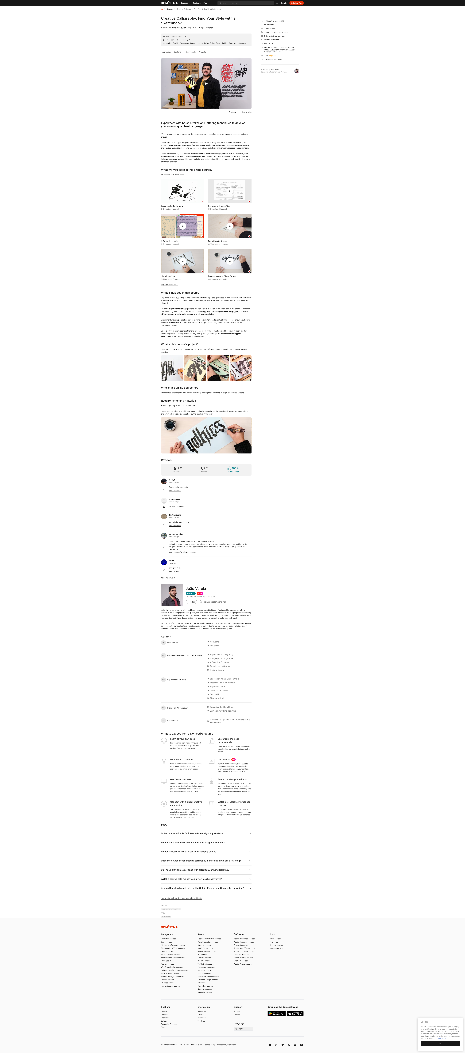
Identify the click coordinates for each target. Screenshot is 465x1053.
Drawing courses (204, 945)
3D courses (202, 983)
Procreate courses (241, 945)
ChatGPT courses (241, 961)
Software (239, 934)
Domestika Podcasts (169, 1024)
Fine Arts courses (204, 958)
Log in (284, 3)
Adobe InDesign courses (243, 958)
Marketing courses (205, 970)
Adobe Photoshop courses (244, 939)
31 (184, 37)
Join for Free (296, 3)
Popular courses (276, 945)
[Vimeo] (295, 1044)
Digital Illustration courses (208, 942)
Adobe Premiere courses (243, 964)
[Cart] (277, 3)
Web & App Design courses (171, 967)
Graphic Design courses (207, 951)
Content (177, 52)
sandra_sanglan (176, 534)
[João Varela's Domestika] (200, 601)
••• (211, 3)
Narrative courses (205, 989)
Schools (164, 1021)
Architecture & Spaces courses (173, 958)
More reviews (167, 578)
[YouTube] (301, 1044)
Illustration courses (168, 939)
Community (191, 52)
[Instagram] (276, 1044)
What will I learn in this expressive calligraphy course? (189, 851)
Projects (197, 3)
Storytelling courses (205, 986)
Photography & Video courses (173, 948)
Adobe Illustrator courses (244, 942)
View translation (175, 490)
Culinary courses (167, 980)
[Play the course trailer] (206, 83)
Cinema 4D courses (241, 954)
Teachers (201, 1021)
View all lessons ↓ (169, 284)
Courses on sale (276, 948)
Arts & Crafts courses (206, 948)
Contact (237, 1015)
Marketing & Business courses (173, 945)
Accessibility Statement (226, 1045)
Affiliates (201, 1015)
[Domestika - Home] (162, 9)
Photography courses (206, 967)
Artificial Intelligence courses (172, 976)
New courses (275, 939)
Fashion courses (167, 964)
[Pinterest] (289, 1044)
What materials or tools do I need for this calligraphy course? (193, 842)
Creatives (165, 1018)
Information (166, 52)
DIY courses (202, 954)
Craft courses (166, 942)
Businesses (202, 1018)
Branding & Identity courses (208, 976)
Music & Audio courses (170, 973)
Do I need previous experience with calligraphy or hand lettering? (195, 870)
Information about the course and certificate (181, 898)
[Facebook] (270, 1044)
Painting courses (204, 973)
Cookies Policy (209, 1045)
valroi (171, 560)
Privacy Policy (196, 1045)
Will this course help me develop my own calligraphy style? (191, 879)
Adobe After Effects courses (245, 948)
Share (233, 112)
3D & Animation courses (170, 954)
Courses (184, 3)
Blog (163, 1027)
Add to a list (247, 112)
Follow (192, 602)
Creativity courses (205, 992)
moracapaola (174, 499)
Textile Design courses (206, 964)
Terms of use (183, 1045)
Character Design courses (208, 980)
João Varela (177, 28)
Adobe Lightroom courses (244, 951)
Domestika (202, 1011)
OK (440, 1044)
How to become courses (170, 986)
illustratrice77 (175, 515)
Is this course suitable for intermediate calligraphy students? (193, 833)
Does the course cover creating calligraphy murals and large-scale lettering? (201, 860)
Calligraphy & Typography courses (174, 970)
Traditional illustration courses (209, 939)
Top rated (274, 942)
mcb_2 (172, 480)
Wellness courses (167, 983)
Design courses (167, 951)
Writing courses (167, 961)
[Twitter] (282, 1044)
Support (237, 1011)
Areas (201, 934)
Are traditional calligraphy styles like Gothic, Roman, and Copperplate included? (202, 888)
